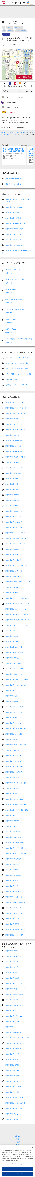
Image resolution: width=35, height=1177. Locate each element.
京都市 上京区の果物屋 (12, 1076)
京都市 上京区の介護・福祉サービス (16, 804)
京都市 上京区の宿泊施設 (13, 473)
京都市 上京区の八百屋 (12, 1070)
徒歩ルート (8, 273)
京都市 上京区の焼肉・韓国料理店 (15, 457)
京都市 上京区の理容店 (12, 924)
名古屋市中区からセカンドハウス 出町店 (18, 379)
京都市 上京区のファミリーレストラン (17, 408)
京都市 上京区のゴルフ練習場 (14, 522)
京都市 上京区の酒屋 (11, 696)
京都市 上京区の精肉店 (12, 1059)
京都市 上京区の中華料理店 (13, 451)
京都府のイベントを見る (13, 184)
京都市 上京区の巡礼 (11, 554)
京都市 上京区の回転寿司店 (13, 440)
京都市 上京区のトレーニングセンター (17, 544)
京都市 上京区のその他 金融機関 (15, 853)
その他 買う (10, 27)
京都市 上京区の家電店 (12, 658)
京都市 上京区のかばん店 (13, 1114)
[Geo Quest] (28, 3)
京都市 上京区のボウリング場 (14, 511)
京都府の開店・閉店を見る (13, 178)
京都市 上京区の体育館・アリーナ (15, 538)
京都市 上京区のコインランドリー (15, 913)
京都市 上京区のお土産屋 (13, 956)
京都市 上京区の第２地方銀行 (14, 842)
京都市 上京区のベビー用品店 (14, 652)
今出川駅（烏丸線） (11, 289)
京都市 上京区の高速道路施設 (14, 766)
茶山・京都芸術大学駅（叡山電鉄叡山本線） (19, 339)
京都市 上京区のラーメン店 (13, 424)
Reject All (17, 1169)
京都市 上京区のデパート (13, 630)
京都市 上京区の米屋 (11, 1081)
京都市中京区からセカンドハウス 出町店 (18, 357)
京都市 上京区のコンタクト (13, 1119)
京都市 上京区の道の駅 (12, 777)
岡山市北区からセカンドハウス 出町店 (17, 385)
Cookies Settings (17, 1164)
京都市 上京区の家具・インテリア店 (16, 679)
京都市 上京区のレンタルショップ (15, 1043)
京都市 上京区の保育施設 (13, 875)
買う (4, 27)
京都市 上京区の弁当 (11, 690)
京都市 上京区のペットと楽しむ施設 (16, 565)
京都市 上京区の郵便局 (12, 821)
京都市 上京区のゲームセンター (15, 576)
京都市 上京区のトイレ (12, 815)
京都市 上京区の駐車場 (12, 750)
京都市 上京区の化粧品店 (13, 967)
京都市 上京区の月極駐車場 (13, 207)
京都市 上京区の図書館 (12, 870)
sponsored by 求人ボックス (27, 145)
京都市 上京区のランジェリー (14, 1097)
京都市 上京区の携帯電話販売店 (15, 663)
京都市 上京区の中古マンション (15, 223)
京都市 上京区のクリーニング (14, 908)
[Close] (33, 1148)
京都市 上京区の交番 (11, 864)
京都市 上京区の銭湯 (11, 592)
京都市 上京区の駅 (11, 717)
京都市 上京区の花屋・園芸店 (14, 707)
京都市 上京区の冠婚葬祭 (13, 891)
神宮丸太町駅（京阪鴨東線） (14, 299)
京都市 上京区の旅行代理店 (13, 1108)
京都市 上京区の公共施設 (13, 859)
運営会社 (17, 1136)
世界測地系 (16, 117)
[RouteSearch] (12, 3)
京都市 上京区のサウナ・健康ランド (16, 533)
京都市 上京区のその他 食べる (15, 467)
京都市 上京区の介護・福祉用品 (15, 1103)
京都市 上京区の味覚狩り (13, 549)
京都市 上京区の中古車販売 (13, 772)
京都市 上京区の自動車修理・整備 (15, 745)
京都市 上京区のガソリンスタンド (15, 728)
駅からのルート (6, 34)
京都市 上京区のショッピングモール (16, 614)
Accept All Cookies (17, 1174)
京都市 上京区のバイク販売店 (14, 761)
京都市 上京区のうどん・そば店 (15, 413)
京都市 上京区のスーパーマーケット (16, 609)
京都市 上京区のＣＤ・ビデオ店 (15, 983)
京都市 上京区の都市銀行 (13, 831)
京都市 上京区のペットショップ (15, 1027)
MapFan (3, 132)
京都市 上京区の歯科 (11, 793)
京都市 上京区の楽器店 (12, 1092)
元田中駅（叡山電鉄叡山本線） (14, 309)
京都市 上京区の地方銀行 (13, 837)
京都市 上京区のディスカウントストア (17, 620)
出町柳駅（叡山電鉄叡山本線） (14, 279)
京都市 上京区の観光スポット (14, 478)
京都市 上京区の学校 (11, 880)
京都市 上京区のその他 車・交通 (15, 783)
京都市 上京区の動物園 (12, 500)
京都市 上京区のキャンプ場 (13, 527)
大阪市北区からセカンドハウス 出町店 (17, 363)
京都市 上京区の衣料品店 (13, 641)
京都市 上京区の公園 (11, 484)
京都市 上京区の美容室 (12, 918)
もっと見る (30, 388)
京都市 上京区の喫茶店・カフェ (15, 429)
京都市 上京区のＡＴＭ (12, 826)
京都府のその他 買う (22, 132)
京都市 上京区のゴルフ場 (13, 516)
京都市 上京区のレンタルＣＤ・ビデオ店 (17, 1038)
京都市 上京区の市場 (11, 951)
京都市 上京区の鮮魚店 (12, 1065)
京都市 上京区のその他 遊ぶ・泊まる (17, 598)
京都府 (4, 30)
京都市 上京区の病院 (11, 788)
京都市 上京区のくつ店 (12, 961)
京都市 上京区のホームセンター (15, 674)
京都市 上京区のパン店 (12, 1010)
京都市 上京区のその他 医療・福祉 (16, 810)
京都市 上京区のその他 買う (14, 712)
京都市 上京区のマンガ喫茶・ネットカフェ (18, 582)
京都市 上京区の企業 (11, 886)
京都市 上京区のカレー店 (13, 446)
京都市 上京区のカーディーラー (15, 739)
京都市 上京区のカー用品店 (13, 734)
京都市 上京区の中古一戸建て (14, 229)
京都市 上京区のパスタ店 (13, 419)
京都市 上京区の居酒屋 (12, 462)
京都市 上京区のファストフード (15, 402)
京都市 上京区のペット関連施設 (15, 902)
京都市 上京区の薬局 (11, 636)
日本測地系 (26, 117)
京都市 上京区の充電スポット (14, 755)
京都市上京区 (11, 30)
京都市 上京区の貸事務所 (13, 218)
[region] (17, 64)
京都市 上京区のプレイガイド (14, 1016)
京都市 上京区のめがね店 (13, 1032)
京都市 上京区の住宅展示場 (13, 897)
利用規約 (17, 1139)
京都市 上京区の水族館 (12, 506)
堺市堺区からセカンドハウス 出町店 (17, 368)
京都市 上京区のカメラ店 (13, 1048)
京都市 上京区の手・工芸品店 (14, 994)
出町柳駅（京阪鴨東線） (21, 30)
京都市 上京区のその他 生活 (14, 935)
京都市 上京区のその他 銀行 (14, 848)
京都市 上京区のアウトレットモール (16, 625)
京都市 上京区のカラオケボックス (15, 571)
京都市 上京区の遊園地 (12, 489)
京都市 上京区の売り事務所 (13, 245)
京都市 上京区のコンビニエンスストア (17, 603)
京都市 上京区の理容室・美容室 (15, 929)
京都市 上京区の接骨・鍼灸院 (14, 799)
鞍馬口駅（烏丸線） (11, 319)
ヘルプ (17, 1142)
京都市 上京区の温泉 (11, 587)
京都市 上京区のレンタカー (13, 723)
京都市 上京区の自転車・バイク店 (15, 989)
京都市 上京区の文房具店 (13, 1021)
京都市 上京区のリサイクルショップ (16, 685)
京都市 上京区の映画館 (12, 495)
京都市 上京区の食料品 (12, 1054)
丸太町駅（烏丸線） (11, 329)
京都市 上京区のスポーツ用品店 (15, 669)
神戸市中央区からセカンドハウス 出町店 (18, 374)
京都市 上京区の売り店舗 (13, 240)
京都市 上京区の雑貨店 (12, 978)
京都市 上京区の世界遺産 (13, 560)
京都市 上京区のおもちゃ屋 (13, 647)
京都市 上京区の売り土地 (13, 234)
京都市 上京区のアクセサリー (14, 1086)
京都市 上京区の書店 (11, 701)
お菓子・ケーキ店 (18, 27)
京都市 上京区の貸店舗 (12, 212)
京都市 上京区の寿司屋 (12, 435)
